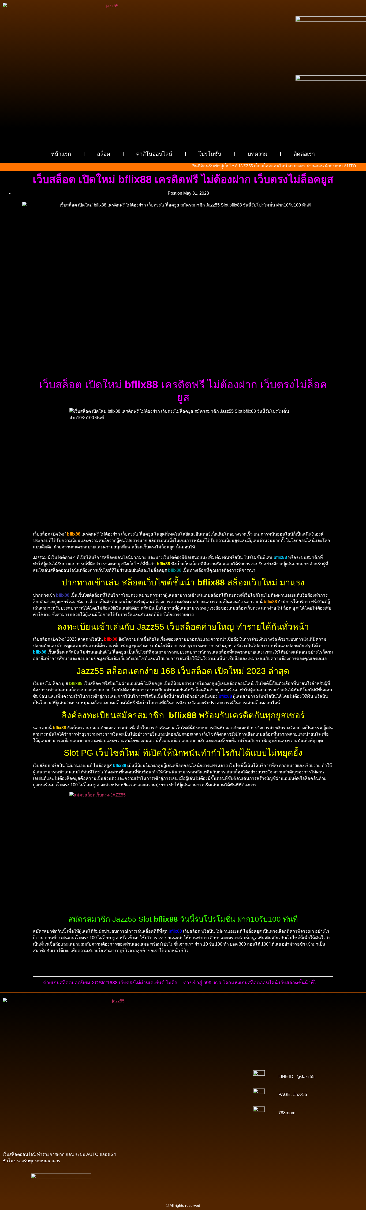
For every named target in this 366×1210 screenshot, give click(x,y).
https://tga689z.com (150, 1059)
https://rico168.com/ (182, 1089)
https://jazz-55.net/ (215, 1108)
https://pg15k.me (169, 1067)
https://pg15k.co (227, 1067)
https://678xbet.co (179, 1085)
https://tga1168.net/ (149, 1082)
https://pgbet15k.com (183, 1070)
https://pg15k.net (150, 1070)
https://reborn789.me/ (188, 1097)
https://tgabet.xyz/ (185, 1078)
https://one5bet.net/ (216, 1089)
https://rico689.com (148, 1063)
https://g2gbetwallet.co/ (188, 1119)
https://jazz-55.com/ (182, 1108)
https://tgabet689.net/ (218, 1123)
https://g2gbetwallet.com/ (153, 1115)
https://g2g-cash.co (217, 1063)
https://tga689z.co (184, 1059)
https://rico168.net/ (149, 1089)
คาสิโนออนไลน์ (154, 154)
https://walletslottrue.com (152, 1100)
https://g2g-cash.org (183, 1063)
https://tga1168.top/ (183, 1082)
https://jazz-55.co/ (150, 1108)
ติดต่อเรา (304, 154)
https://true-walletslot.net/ (171, 1130)
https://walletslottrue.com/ (188, 1127)
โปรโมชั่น (210, 154)
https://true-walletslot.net (148, 1097)
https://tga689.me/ (145, 1123)
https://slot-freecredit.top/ (183, 1134)
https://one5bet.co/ (147, 1093)
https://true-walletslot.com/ (216, 1130)
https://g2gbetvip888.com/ (198, 1112)
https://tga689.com (225, 1119)
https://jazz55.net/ (223, 1097)
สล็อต (103, 154)
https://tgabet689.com (180, 1123)
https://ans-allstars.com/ (215, 1085)
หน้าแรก (61, 154)
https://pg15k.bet (139, 1067)
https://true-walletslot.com (179, 1104)
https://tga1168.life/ (217, 1082)
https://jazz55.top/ (217, 1104)
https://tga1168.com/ (151, 1078)
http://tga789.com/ (216, 1078)
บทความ (257, 154)
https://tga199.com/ (180, 1093)
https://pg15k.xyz (198, 1067)
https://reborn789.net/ (216, 1093)
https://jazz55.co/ (160, 1112)
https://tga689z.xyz (216, 1059)
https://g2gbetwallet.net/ (195, 1115)
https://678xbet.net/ (146, 1085)
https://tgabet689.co (149, 1127)
